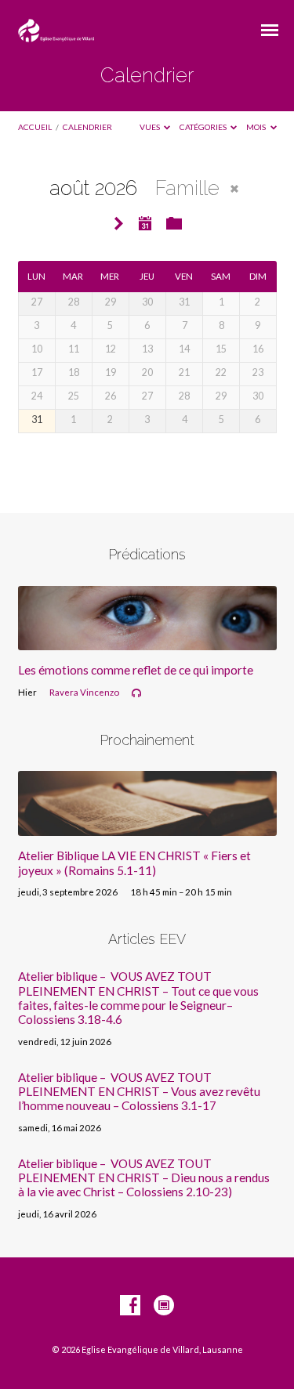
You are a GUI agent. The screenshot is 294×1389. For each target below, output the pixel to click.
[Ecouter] (136, 693)
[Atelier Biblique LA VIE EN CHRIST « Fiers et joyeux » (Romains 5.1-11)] (147, 826)
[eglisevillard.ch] (164, 1306)
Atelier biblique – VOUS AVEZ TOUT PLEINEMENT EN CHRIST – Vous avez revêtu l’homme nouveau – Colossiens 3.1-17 (139, 1091)
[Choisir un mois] (145, 223)
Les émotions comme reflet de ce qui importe (135, 670)
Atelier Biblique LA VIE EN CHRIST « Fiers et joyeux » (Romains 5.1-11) (134, 862)
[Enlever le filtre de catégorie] (234, 189)
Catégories (204, 127)
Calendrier (87, 127)
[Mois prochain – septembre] (118, 224)
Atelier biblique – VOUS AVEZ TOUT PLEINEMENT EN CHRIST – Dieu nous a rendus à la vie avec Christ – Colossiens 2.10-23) (144, 1177)
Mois (256, 127)
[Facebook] (130, 1306)
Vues (151, 127)
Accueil (35, 127)
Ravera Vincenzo (84, 692)
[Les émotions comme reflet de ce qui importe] (147, 641)
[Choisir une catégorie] (174, 224)
